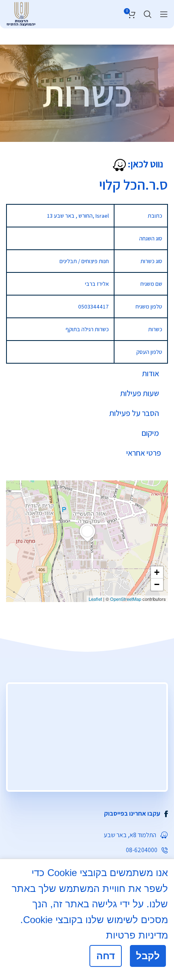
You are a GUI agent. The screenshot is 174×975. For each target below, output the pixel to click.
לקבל (148, 955)
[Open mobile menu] (164, 14)
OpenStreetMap (125, 599)
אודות (150, 373)
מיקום (150, 433)
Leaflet (95, 599)
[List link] (87, 813)
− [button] (156, 584)
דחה (105, 955)
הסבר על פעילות (134, 413)
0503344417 (93, 306)
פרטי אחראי (143, 453)
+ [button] (156, 572)
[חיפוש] (148, 14)
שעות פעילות (139, 393)
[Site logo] (21, 12)
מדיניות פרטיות (137, 935)
